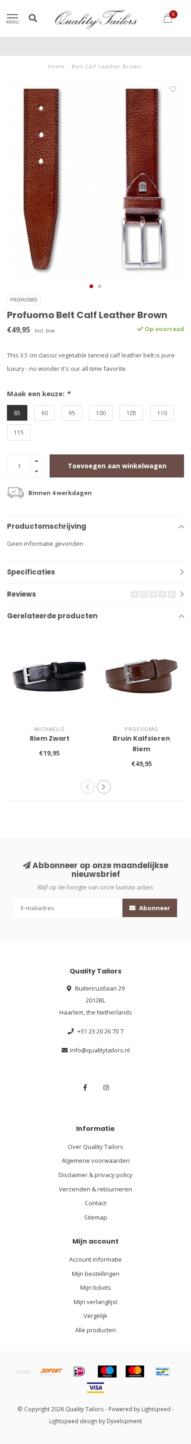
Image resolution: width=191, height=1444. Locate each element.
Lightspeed (156, 1409)
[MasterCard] (134, 1371)
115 (19, 432)
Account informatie (95, 1259)
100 (101, 413)
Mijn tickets (95, 1287)
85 (17, 413)
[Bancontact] (162, 1371)
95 (72, 413)
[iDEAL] (79, 1371)
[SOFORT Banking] (51, 1371)
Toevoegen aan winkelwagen (117, 465)
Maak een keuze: (38, 393)
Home (56, 66)
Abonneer (154, 908)
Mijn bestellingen (96, 1273)
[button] (91, 286)
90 (44, 413)
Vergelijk (95, 1315)
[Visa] (95, 1388)
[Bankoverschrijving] (23, 1371)
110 (162, 413)
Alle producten (95, 1330)
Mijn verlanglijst (95, 1302)
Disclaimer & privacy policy (95, 1175)
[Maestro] (107, 1371)
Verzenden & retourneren (95, 1189)
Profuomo (24, 299)
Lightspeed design (73, 1421)
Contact (95, 1203)
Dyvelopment (124, 1421)
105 (131, 413)
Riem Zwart (50, 738)
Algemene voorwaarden (96, 1160)
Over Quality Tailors (95, 1146)
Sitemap (95, 1217)
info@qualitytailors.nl (100, 1050)
